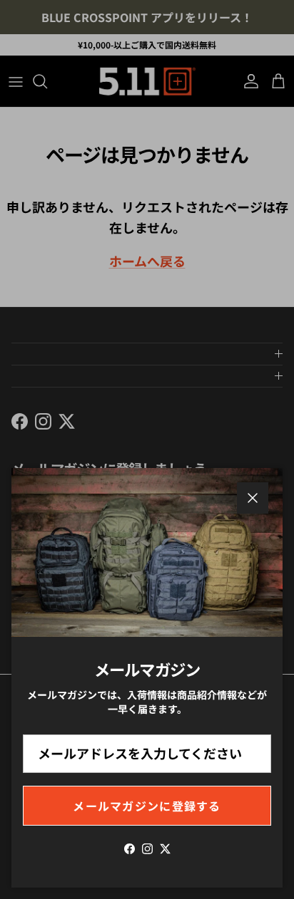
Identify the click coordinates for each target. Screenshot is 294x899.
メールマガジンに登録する (146, 805)
